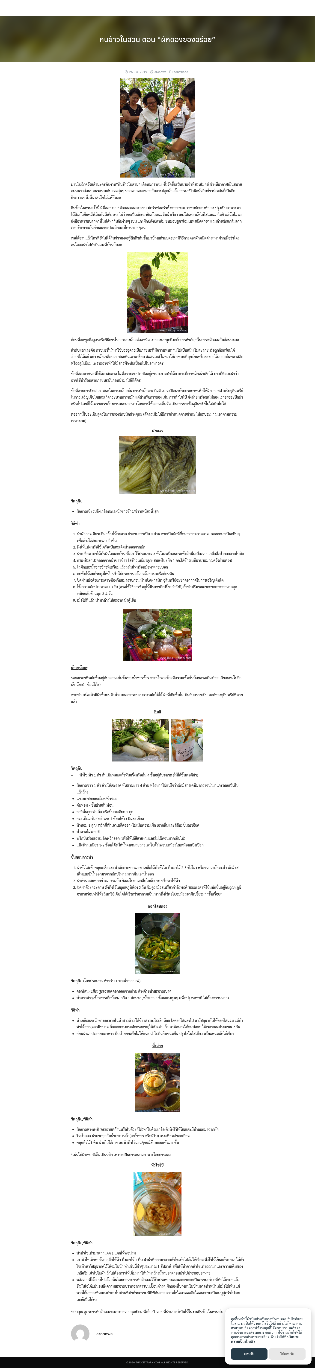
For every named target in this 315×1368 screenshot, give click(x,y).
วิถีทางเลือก (181, 72)
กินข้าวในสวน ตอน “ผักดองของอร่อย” (157, 39)
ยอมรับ (249, 1354)
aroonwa (160, 72)
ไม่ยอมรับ (287, 1354)
